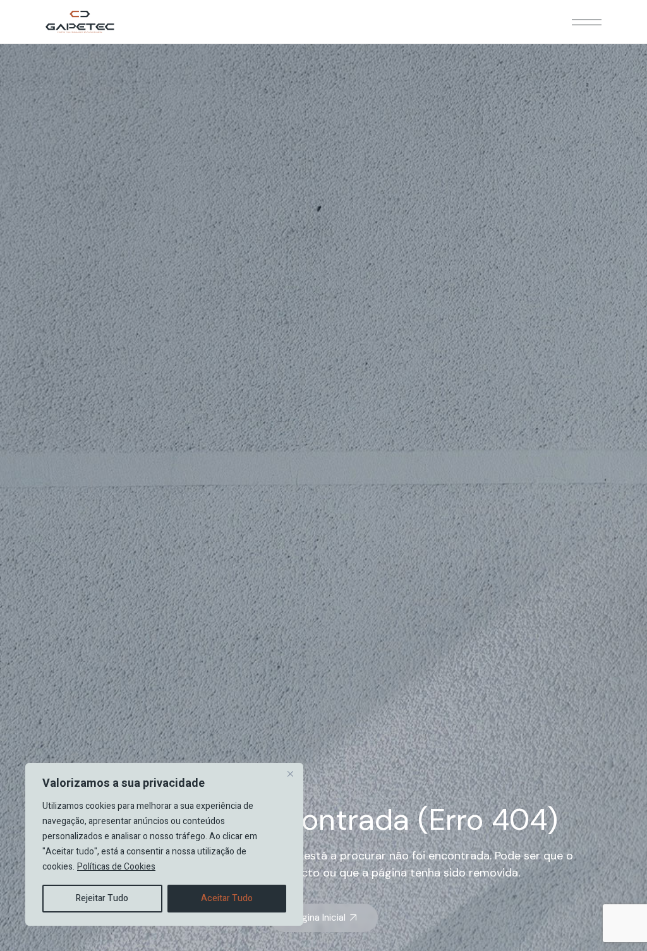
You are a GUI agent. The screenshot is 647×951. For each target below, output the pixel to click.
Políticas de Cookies (116, 866)
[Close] (290, 773)
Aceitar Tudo (227, 898)
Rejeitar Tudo (102, 898)
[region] (164, 844)
